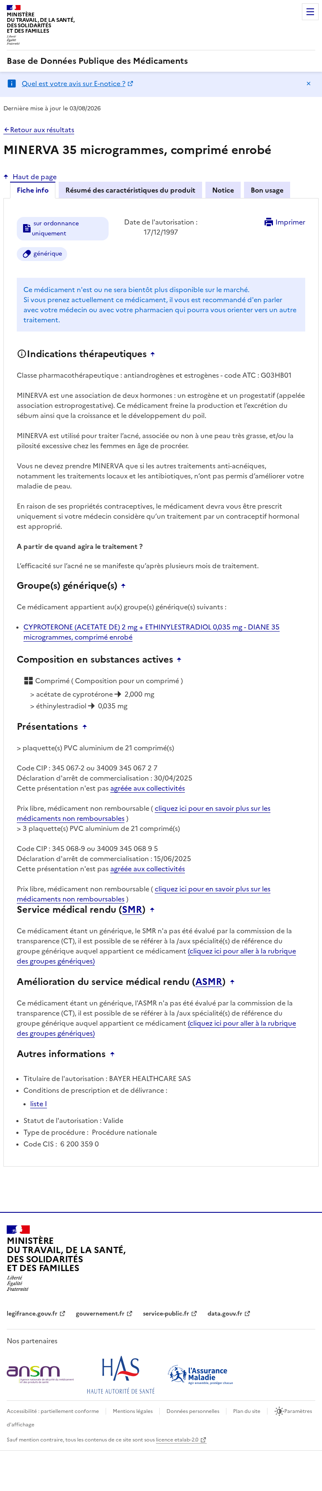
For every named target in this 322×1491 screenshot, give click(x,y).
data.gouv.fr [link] (225, 1313)
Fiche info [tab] (33, 190)
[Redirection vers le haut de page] (154, 354)
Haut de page (35, 177)
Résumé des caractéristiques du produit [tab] (130, 190)
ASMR (208, 982)
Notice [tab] (223, 190)
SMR (132, 910)
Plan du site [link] (246, 1411)
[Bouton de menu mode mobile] (310, 11)
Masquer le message (308, 83)
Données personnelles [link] (192, 1411)
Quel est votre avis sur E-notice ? (73, 83)
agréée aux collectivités (147, 788)
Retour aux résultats (42, 130)
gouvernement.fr (100, 1313)
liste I (38, 1104)
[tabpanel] (161, 688)
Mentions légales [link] (133, 1411)
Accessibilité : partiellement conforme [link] (53, 1411)
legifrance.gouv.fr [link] (32, 1313)
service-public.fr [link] (166, 1313)
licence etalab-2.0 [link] (177, 1440)
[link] (97, 61)
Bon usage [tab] (267, 190)
